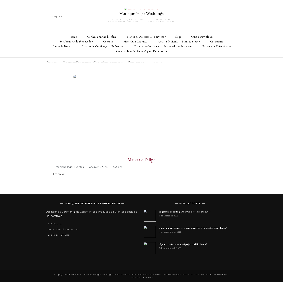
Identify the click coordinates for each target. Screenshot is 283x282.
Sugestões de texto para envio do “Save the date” (184, 211)
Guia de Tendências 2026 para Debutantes (141, 51)
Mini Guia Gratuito (135, 41)
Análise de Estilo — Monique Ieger (179, 41)
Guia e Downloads (202, 37)
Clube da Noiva (61, 46)
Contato (108, 41)
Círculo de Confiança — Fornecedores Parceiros (163, 46)
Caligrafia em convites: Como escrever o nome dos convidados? (193, 227)
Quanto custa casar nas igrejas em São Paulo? (183, 244)
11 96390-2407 (55, 223)
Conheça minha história (101, 37)
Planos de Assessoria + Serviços (145, 37)
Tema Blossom (189, 274)
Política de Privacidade (216, 46)
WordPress (222, 274)
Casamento (216, 41)
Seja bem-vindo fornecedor (76, 41)
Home (73, 37)
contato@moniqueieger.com (63, 229)
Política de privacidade (141, 277)
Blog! (178, 37)
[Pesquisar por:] (72, 17)
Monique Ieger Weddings (141, 13)
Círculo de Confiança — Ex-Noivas (102, 46)
